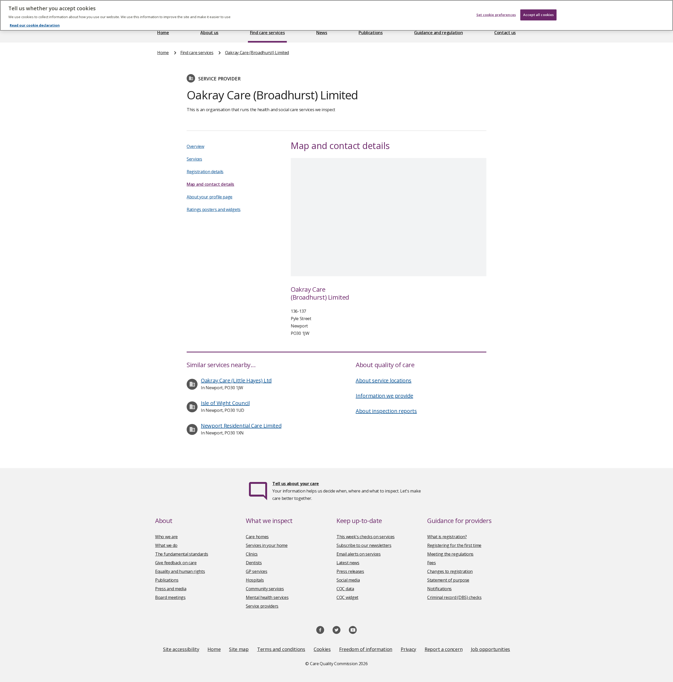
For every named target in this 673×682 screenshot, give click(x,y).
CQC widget (347, 597)
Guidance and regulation (438, 32)
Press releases (350, 571)
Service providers (262, 606)
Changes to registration (450, 571)
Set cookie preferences (496, 14)
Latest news (347, 563)
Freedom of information (365, 649)
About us (209, 32)
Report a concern (443, 649)
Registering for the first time (454, 545)
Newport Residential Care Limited (241, 425)
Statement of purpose (448, 580)
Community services (265, 589)
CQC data (345, 589)
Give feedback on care (176, 563)
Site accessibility (181, 649)
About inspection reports (386, 410)
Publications (371, 32)
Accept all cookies (538, 14)
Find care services (267, 32)
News (321, 32)
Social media (348, 580)
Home (163, 32)
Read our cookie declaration (35, 25)
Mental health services (267, 597)
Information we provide (384, 395)
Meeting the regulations (450, 554)
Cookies (322, 649)
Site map (239, 649)
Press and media (170, 589)
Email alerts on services (358, 554)
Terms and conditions (281, 649)
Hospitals (255, 580)
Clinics (252, 554)
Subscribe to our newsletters (363, 545)
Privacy (408, 649)
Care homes (257, 537)
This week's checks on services (365, 537)
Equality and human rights (180, 571)
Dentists (254, 563)
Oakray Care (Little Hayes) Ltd (236, 380)
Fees (431, 563)
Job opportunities (490, 649)
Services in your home (267, 545)
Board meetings (170, 597)
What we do (166, 545)
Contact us (505, 32)
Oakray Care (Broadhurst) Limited (257, 52)
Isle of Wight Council (225, 403)
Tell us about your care (295, 483)
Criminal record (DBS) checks (454, 597)
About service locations (383, 380)
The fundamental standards (181, 554)
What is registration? (447, 537)
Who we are (166, 537)
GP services (256, 571)
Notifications (439, 589)
